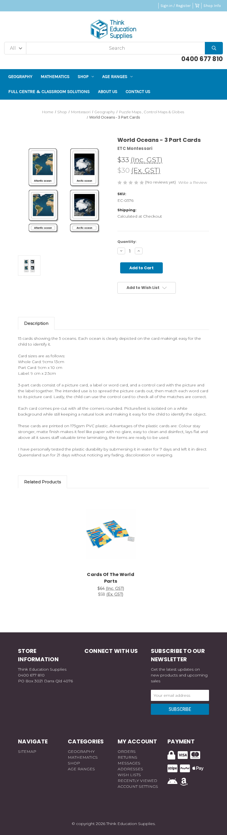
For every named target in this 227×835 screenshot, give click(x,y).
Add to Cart (114, 542)
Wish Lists (129, 774)
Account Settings (138, 786)
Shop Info (212, 5)
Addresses (130, 768)
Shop (83, 76)
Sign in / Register (176, 5)
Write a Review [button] (192, 182)
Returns (127, 757)
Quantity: (126, 241)
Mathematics (55, 76)
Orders (127, 751)
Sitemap (27, 751)
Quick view (110, 528)
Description (36, 323)
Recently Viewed (137, 780)
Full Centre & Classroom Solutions (49, 91)
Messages (129, 763)
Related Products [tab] (42, 481)
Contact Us (138, 91)
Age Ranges (114, 76)
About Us (107, 91)
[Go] (214, 48)
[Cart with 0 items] (197, 5)
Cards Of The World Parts (110, 577)
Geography (20, 76)
